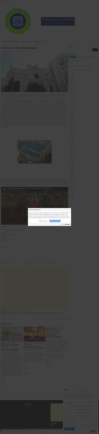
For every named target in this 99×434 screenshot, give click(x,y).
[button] (43, 221)
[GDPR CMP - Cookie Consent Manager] (67, 224)
